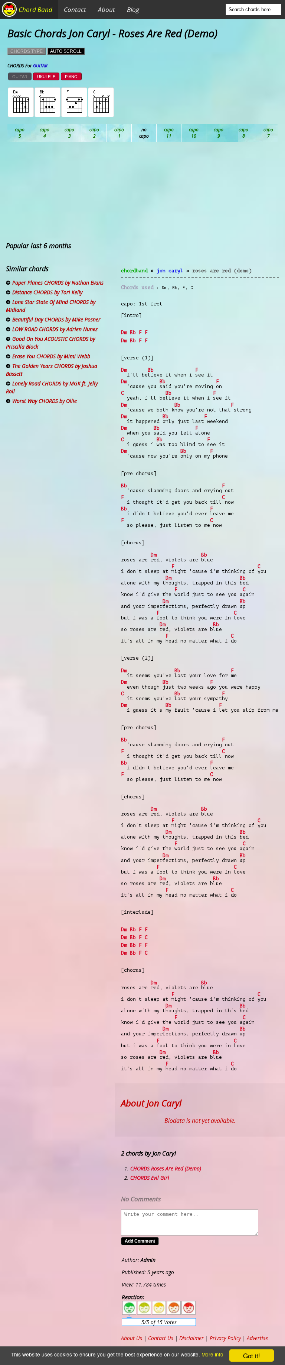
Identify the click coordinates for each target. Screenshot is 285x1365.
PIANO (71, 76)
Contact (75, 9)
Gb (268, 133)
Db (144, 133)
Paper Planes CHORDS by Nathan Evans (58, 282)
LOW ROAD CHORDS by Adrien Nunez (55, 329)
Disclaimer (191, 1338)
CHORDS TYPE (26, 51)
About (106, 9)
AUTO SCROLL (66, 51)
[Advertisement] (200, 209)
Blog (133, 9)
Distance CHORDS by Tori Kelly (47, 292)
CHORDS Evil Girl (149, 1177)
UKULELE (46, 76)
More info (212, 1354)
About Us (131, 1338)
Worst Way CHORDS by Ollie (44, 400)
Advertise (257, 1338)
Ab (19, 133)
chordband (134, 270)
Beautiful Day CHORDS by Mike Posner (56, 319)
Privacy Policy (225, 1338)
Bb (69, 133)
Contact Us (160, 1338)
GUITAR (19, 76)
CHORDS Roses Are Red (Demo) (165, 1168)
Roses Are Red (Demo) (222, 270)
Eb (193, 133)
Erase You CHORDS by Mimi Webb (51, 356)
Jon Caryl (170, 270)
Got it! (251, 1355)
